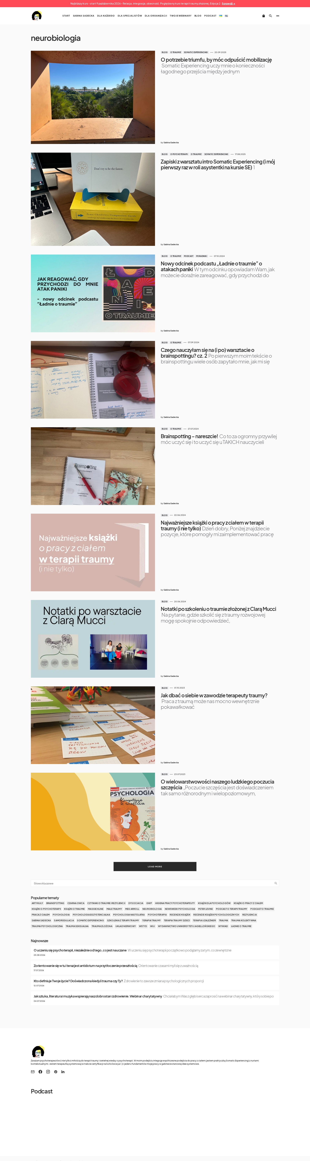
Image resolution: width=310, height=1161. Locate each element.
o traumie (175, 52)
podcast (188, 256)
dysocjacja (135, 903)
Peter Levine (205, 909)
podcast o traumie (262, 909)
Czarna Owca (75, 903)
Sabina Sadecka (41, 920)
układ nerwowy (126, 926)
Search (276, 883)
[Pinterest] (55, 1071)
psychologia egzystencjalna (91, 914)
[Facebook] (40, 1071)
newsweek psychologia (180, 909)
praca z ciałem (41, 914)
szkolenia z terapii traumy (123, 920)
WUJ (152, 926)
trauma (223, 920)
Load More (155, 866)
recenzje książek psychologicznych (216, 914)
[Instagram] (48, 1071)
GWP (149, 903)
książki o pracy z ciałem (248, 903)
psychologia (61, 914)
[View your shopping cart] (263, 15)
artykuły (37, 903)
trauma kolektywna (243, 920)
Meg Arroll (132, 909)
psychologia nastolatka (129, 914)
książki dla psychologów (214, 903)
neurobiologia (152, 909)
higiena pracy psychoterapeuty (175, 903)
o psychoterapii (179, 154)
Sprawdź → (228, 3)
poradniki (201, 256)
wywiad (223, 926)
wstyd (143, 926)
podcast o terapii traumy (231, 909)
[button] (270, 15)
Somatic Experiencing (196, 52)
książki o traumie (74, 909)
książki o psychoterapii (46, 909)
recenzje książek (180, 914)
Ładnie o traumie (241, 926)
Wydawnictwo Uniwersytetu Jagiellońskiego (186, 926)
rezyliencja (249, 914)
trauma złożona (102, 926)
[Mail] (32, 1071)
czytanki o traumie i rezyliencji (106, 903)
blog (164, 52)
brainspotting (55, 903)
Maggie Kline (95, 909)
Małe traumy (114, 909)
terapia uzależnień (204, 920)
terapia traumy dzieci (177, 920)
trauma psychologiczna (47, 926)
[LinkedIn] (62, 1071)
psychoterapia (157, 914)
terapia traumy (151, 920)
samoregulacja (64, 920)
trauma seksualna (77, 926)
